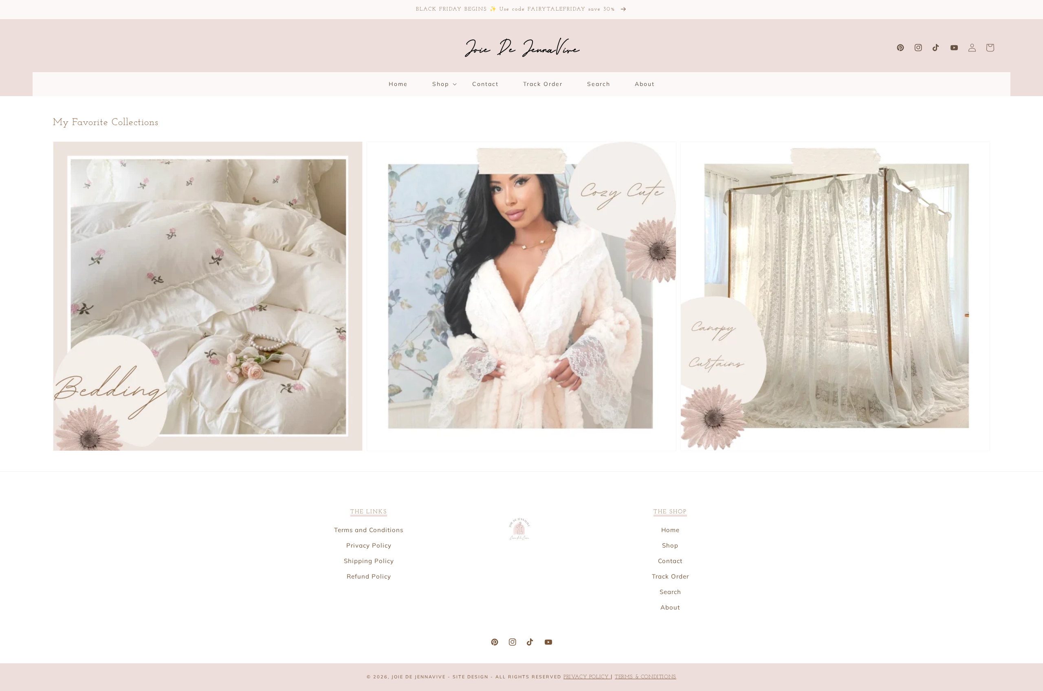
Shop (670, 545)
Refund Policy (369, 576)
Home (670, 530)
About (670, 607)
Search (670, 592)
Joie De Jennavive (419, 677)
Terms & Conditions (645, 677)
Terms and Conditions (368, 530)
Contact (670, 561)
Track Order (670, 576)
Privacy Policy (369, 545)
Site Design (470, 677)
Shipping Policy (369, 561)
